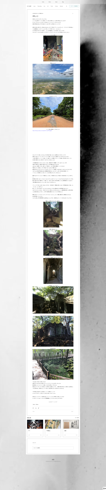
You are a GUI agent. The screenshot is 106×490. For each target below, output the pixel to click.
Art (47, 6)
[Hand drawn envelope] (53, 452)
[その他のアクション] (72, 13)
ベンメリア (55, 401)
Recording (39, 6)
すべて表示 (77, 417)
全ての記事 (29, 6)
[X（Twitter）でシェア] (35, 408)
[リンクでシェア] (38, 408)
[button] (66, 6)
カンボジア (51, 401)
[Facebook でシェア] (33, 408)
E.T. (29, 430)
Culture (56, 6)
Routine (61, 6)
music (34, 6)
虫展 (65, 430)
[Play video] (53, 141)
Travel (52, 6)
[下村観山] (53, 424)
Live (44, 6)
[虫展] (71, 424)
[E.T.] (35, 424)
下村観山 (48, 430)
